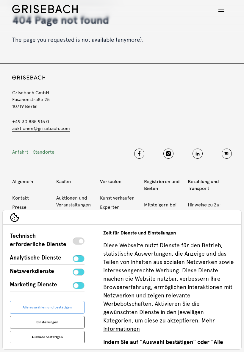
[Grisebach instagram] (168, 154)
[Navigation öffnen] (221, 9)
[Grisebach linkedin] (198, 154)
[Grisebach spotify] (227, 154)
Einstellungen (47, 322)
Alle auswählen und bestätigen (47, 307)
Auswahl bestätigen (47, 337)
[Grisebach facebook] (139, 154)
